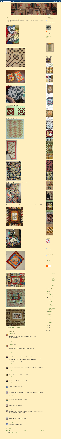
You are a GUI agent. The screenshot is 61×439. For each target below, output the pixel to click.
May (49, 317)
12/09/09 (53, 285)
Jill (9, 390)
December (50, 294)
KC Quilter (10, 355)
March (49, 320)
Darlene (10, 397)
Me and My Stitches (12, 373)
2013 (48, 290)
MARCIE (10, 409)
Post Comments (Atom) (14, 432)
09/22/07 (53, 274)
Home (25, 430)
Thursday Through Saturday (51, 299)
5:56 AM (10, 352)
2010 (48, 325)
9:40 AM (10, 382)
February (49, 322)
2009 (48, 327)
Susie (9, 384)
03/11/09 (53, 279)
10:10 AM (11, 395)
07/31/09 (53, 281)
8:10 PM (10, 414)
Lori (9, 379)
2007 (48, 330)
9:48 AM (10, 388)
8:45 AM (10, 370)
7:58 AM (10, 363)
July (49, 314)
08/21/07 (53, 273)
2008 (48, 328)
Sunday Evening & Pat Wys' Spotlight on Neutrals (51, 308)
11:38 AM (11, 401)
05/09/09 (53, 280)
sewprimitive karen (49, 31)
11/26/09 (53, 284)
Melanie (10, 416)
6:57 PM (10, 407)
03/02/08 (53, 278)
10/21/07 (53, 275)
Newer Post (8, 430)
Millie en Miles (11, 422)
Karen (10, 366)
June (49, 316)
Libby (10, 403)
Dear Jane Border (50, 305)
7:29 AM (10, 420)
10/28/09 (53, 282)
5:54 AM (10, 341)
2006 (48, 331)
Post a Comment (8, 428)
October (49, 297)
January (49, 323)
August (49, 313)
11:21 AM (11, 425)
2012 (48, 291)
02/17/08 (53, 277)
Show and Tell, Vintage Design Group (51, 303)
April (49, 319)
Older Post (42, 430)
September (50, 311)
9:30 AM (10, 376)
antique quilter (11, 333)
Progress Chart (48, 257)
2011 (48, 293)
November (50, 296)
